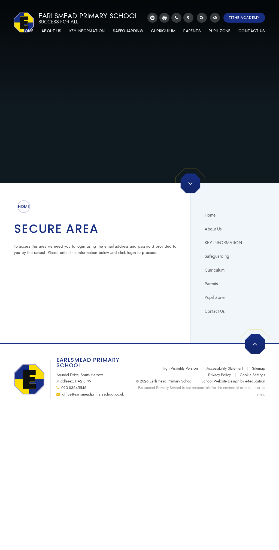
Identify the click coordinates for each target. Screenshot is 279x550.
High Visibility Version (180, 368)
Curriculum (215, 270)
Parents (211, 284)
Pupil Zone (215, 297)
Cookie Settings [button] (252, 375)
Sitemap (258, 368)
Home (24, 206)
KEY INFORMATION (223, 242)
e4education (255, 381)
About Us (213, 229)
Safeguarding (217, 256)
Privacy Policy (219, 375)
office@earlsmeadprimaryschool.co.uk (93, 394)
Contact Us (215, 311)
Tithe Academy (244, 17)
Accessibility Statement (225, 368)
